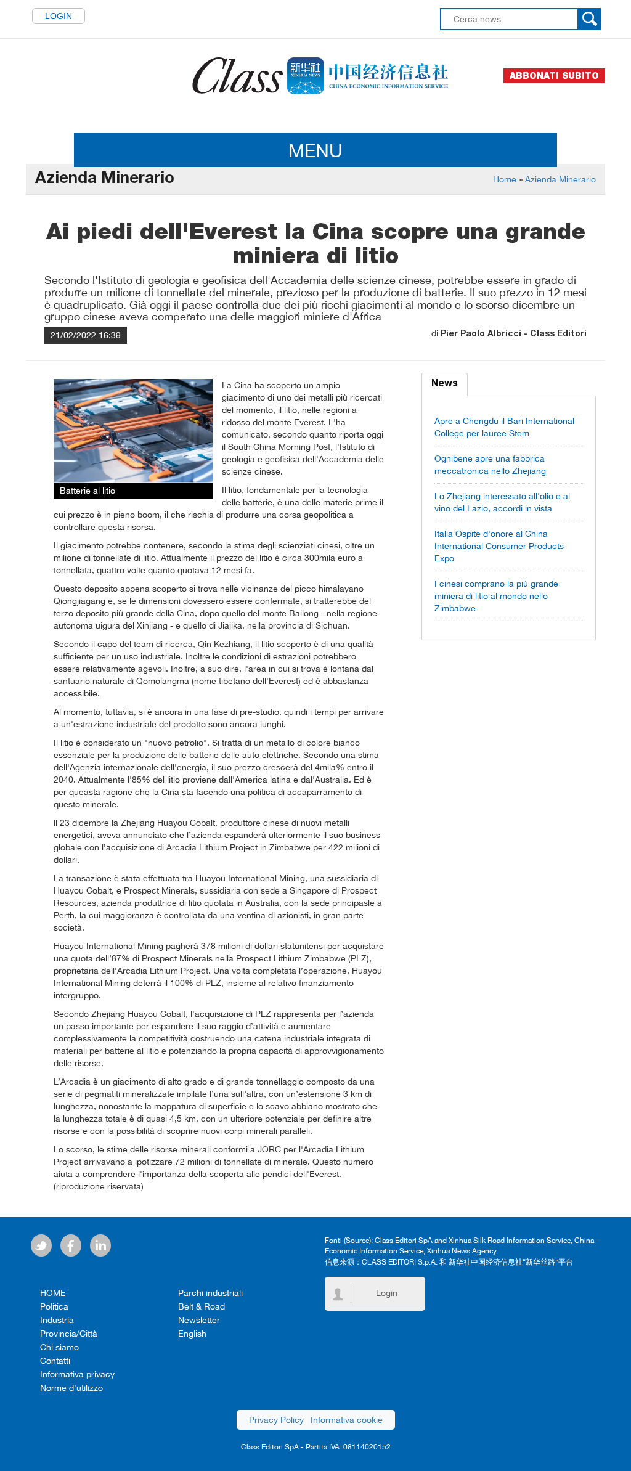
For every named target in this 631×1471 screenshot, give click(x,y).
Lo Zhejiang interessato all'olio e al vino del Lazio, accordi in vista (502, 502)
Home (504, 179)
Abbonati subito (554, 76)
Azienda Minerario (560, 179)
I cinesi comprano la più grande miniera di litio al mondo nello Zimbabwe (496, 596)
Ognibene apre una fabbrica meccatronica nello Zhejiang (490, 465)
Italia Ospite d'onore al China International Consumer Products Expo (499, 546)
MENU (315, 150)
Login (58, 16)
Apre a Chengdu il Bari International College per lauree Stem (504, 427)
